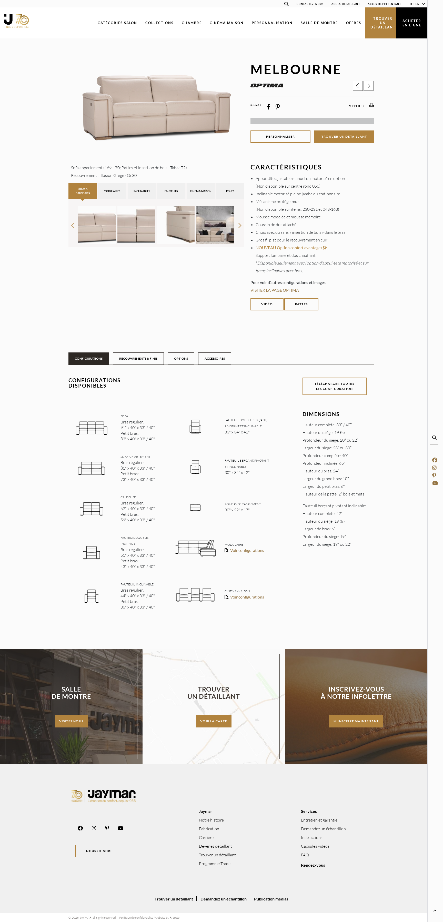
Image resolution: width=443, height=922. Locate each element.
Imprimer (356, 106)
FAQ (305, 854)
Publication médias (271, 898)
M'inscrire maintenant (356, 721)
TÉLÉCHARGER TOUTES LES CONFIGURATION (334, 386)
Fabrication (209, 828)
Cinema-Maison (201, 190)
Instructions (312, 837)
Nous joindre (99, 851)
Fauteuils (171, 190)
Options (181, 358)
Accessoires (215, 358)
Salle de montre (319, 23)
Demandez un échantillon (323, 828)
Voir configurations (247, 550)
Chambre (192, 23)
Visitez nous (71, 721)
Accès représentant (384, 4)
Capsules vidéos (315, 846)
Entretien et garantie (319, 820)
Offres (353, 23)
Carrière (206, 837)
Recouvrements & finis (138, 358)
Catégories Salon (117, 23)
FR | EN (414, 4)
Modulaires (112, 190)
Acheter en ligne (411, 23)
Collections (159, 23)
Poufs (230, 190)
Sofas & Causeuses (83, 191)
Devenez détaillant (215, 846)
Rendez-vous (313, 865)
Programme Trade (214, 863)
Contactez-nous (310, 4)
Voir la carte (213, 721)
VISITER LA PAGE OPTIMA (274, 290)
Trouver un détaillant (383, 22)
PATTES (301, 304)
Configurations (89, 358)
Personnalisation (272, 23)
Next (240, 223)
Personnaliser (280, 136)
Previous (72, 223)
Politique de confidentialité (136, 917)
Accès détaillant (345, 4)
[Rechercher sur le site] (287, 4)
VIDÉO (267, 304)
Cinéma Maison (226, 23)
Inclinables (142, 190)
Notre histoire (211, 820)
